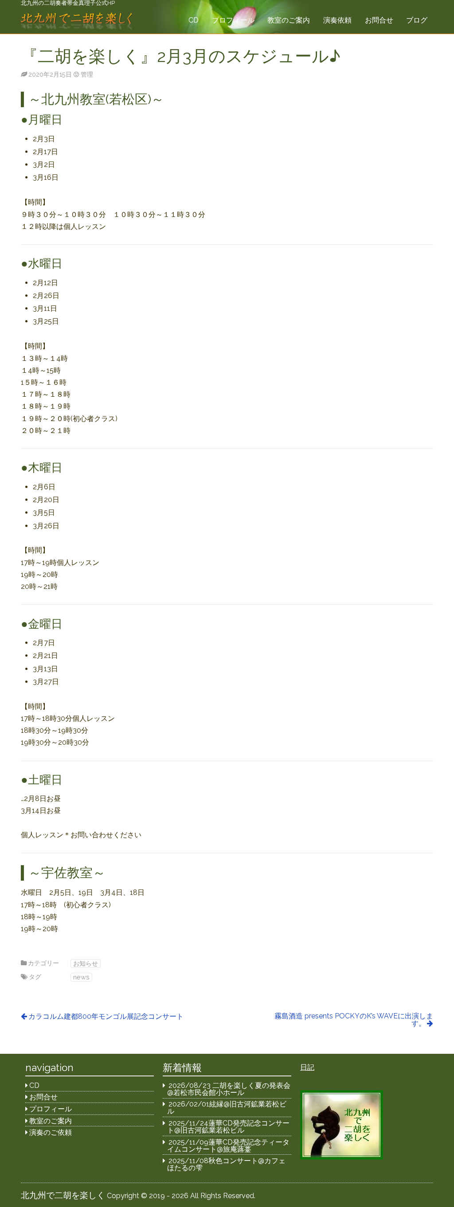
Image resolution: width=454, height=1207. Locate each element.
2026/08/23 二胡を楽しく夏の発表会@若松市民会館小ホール (229, 1089)
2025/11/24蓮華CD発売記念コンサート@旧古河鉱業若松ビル (228, 1126)
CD (193, 20)
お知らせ (85, 963)
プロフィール (233, 20)
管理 (87, 74)
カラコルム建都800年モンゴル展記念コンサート (106, 1016)
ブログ (416, 20)
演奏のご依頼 (50, 1132)
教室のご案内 (288, 20)
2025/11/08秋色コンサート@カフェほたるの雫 (226, 1164)
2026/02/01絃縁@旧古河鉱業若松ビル (227, 1107)
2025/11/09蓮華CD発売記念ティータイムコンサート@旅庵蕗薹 (228, 1145)
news (81, 977)
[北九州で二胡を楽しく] (76, 22)
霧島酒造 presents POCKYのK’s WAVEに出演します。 (353, 1020)
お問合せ (379, 20)
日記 (307, 1067)
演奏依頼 (337, 20)
